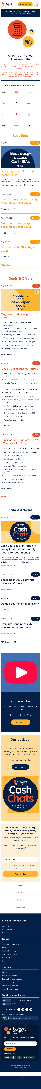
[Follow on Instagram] (22, 1009)
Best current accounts (10, 986)
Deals (4, 961)
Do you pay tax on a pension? (20, 603)
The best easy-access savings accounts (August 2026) (19, 201)
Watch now (19, 722)
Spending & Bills (7, 958)
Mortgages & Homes (9, 954)
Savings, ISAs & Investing (10, 944)
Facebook (20, 900)
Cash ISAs (5, 972)
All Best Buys (5, 265)
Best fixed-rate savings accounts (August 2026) (16, 225)
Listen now (19, 767)
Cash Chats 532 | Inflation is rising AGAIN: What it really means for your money (18, 549)
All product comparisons (11, 989)
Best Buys (20, 135)
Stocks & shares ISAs (9, 976)
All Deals (4, 497)
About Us (5, 926)
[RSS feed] (30, 1009)
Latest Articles (20, 510)
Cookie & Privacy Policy (21, 1067)
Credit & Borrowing (9, 951)
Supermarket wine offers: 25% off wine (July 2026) (20, 441)
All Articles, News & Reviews (11, 642)
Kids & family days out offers (19, 368)
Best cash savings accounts (12, 979)
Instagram (20, 885)
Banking (5, 948)
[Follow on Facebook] (26, 1009)
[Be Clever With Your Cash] (7, 4)
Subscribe (9, 1049)
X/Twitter (20, 893)
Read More (29, 185)
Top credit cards (8, 982)
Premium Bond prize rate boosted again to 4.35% (17, 625)
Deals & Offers (21, 278)
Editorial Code (7, 929)
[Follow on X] (18, 1009)
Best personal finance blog (22, 11)
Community (20, 907)
